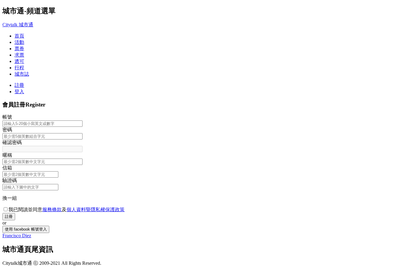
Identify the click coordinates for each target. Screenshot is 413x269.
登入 (19, 91)
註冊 (19, 85)
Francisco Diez (16, 235)
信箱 (7, 167)
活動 (19, 42)
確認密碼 (12, 142)
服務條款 (52, 209)
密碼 (7, 129)
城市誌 (22, 74)
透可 (19, 61)
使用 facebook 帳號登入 (26, 229)
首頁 (19, 35)
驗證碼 (9, 180)
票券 (19, 48)
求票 (19, 54)
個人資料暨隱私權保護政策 (96, 209)
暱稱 (7, 155)
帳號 (7, 117)
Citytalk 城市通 (17, 24)
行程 (19, 67)
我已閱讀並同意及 (66, 209)
